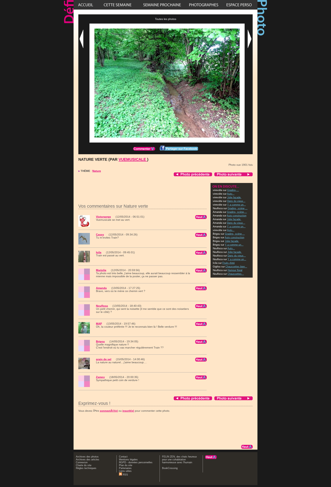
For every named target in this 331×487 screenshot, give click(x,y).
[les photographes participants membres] (204, 5)
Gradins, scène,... (237, 208)
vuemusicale (133, 159)
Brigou (100, 341)
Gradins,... (233, 190)
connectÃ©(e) (109, 410)
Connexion (82, 462)
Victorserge (103, 216)
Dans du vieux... (236, 201)
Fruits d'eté (228, 263)
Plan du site (125, 465)
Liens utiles (125, 471)
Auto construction (236, 215)
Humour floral (235, 270)
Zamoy (100, 377)
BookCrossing (170, 468)
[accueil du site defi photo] (86, 5)
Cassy (100, 234)
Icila (98, 252)
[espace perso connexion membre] (239, 5)
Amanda (101, 287)
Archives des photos (87, 456)
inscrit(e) (128, 410)
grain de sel (103, 359)
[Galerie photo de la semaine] (118, 5)
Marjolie (101, 270)
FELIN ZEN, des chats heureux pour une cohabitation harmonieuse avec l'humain (179, 459)
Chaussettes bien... (236, 266)
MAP (99, 323)
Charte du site (83, 465)
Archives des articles (87, 459)
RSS (125, 474)
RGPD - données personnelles (135, 462)
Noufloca (102, 305)
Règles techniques (86, 468)
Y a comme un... (236, 204)
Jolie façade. (234, 197)
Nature (96, 170)
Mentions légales (128, 459)
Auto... (230, 193)
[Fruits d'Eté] (162, 5)
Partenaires (125, 468)
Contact (123, 456)
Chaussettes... (236, 273)
